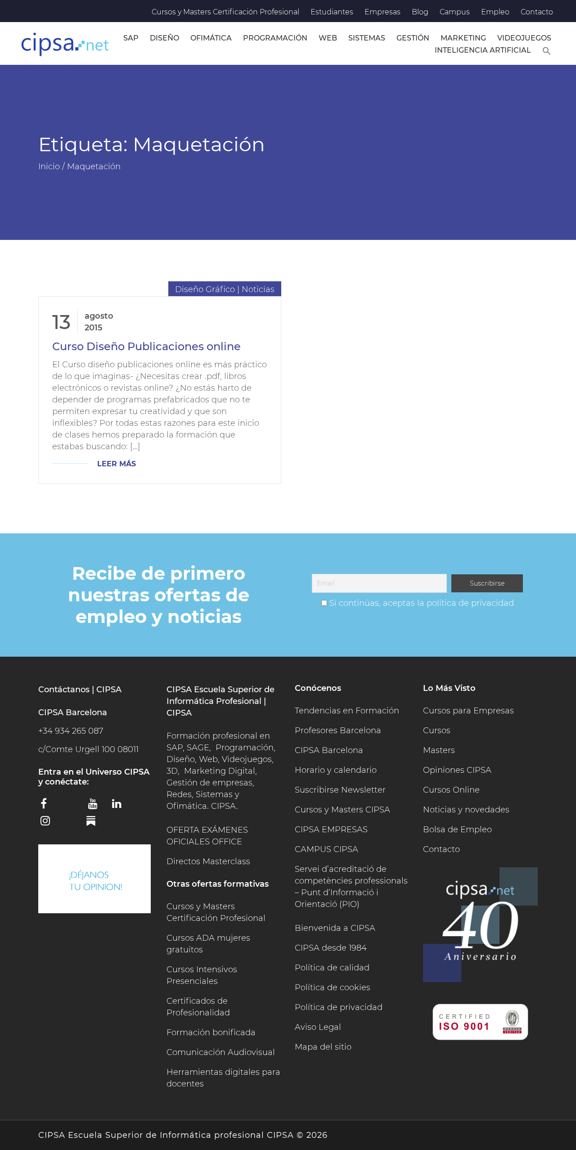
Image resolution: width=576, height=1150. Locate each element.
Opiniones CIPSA (457, 770)
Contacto (537, 12)
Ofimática (211, 38)
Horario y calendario (336, 770)
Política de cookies (332, 987)
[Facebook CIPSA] (49, 806)
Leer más (116, 464)
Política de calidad (332, 968)
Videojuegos (524, 38)
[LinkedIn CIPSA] (120, 806)
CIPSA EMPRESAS (331, 829)
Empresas (382, 12)
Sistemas (366, 38)
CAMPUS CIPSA (326, 849)
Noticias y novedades (466, 810)
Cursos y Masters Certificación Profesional (225, 12)
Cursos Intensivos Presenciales (201, 975)
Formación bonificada (211, 1032)
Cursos (436, 730)
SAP (131, 38)
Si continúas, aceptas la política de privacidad (421, 603)
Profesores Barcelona (338, 730)
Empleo (495, 12)
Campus (455, 12)
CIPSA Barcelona (329, 750)
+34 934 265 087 (70, 731)
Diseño (164, 38)
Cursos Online (451, 790)
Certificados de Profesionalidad (198, 1007)
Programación (275, 38)
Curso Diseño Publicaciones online (146, 346)
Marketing (463, 38)
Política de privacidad (338, 1007)
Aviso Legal (318, 1027)
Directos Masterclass (208, 861)
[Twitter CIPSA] (73, 805)
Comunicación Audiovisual (220, 1052)
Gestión (412, 38)
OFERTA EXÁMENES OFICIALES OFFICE (207, 836)
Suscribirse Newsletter (340, 790)
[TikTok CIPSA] (73, 822)
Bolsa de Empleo (457, 829)
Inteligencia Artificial (483, 50)
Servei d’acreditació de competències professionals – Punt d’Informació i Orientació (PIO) (351, 886)
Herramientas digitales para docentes (223, 1078)
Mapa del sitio (323, 1047)
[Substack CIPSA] (97, 824)
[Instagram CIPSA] (49, 823)
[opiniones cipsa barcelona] (94, 878)
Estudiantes (331, 12)
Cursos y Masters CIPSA (342, 810)
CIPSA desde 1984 (331, 948)
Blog (420, 12)
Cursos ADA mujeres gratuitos (208, 944)
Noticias (258, 289)
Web (328, 38)
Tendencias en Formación (347, 711)
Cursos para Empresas (468, 711)
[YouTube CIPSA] (97, 806)
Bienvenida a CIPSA (335, 928)
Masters (439, 750)
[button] (547, 50)
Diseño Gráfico (205, 289)
